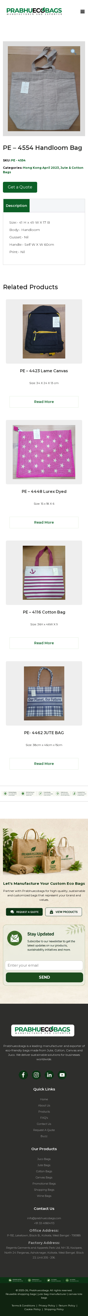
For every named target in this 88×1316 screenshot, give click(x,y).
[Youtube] (62, 1075)
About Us (44, 1105)
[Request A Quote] (24, 911)
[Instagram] (36, 1075)
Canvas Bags (44, 1177)
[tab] (16, 205)
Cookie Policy (32, 1309)
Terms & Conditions (23, 1305)
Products (44, 1111)
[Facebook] (23, 1075)
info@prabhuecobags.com (44, 1218)
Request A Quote (44, 1130)
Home (44, 1099)
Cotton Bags (44, 1171)
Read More (44, 402)
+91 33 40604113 (44, 1223)
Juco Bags (44, 1159)
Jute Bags (44, 1165)
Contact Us (44, 1124)
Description (16, 205)
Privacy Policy (47, 1305)
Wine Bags (44, 1196)
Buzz (44, 1136)
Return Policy (67, 1305)
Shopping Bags (44, 1189)
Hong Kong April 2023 (41, 168)
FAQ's (44, 1117)
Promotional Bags (44, 1183)
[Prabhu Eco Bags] (42, 1030)
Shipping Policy (54, 1309)
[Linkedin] (49, 1075)
